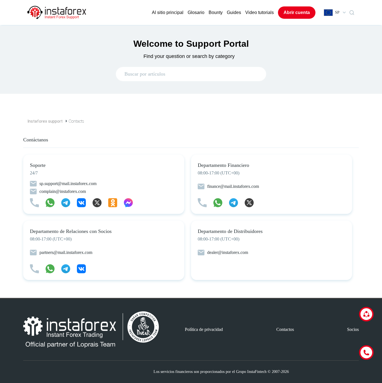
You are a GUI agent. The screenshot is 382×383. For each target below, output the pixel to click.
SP (337, 12)
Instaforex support (45, 121)
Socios (353, 329)
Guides (234, 12)
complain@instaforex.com (62, 191)
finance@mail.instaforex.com (233, 186)
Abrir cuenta (297, 12)
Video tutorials (259, 12)
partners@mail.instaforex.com (65, 252)
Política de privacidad (204, 329)
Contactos (285, 329)
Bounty (216, 12)
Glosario (196, 12)
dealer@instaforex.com (227, 252)
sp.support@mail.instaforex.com (67, 183)
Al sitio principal (167, 12)
